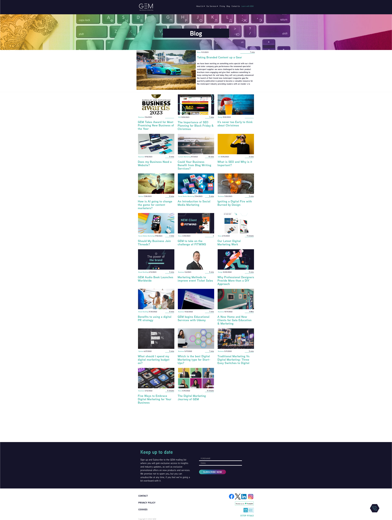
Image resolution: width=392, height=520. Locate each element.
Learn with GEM (247, 6)
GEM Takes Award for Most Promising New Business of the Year (156, 125)
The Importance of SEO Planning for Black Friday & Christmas (196, 125)
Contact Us (236, 6)
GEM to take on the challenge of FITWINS (192, 242)
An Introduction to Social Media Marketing (194, 203)
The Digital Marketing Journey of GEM (192, 397)
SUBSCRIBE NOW (212, 472)
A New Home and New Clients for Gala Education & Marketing (234, 320)
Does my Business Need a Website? (155, 163)
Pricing (222, 6)
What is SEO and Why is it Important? (234, 163)
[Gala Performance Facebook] (232, 496)
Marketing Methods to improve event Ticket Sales (195, 279)
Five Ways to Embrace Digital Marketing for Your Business (154, 399)
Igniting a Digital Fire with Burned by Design (234, 203)
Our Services (211, 6)
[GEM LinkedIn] (244, 496)
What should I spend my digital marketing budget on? (153, 359)
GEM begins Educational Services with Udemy (193, 318)
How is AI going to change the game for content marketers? (155, 204)
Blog (228, 6)
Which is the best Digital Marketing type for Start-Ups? (194, 359)
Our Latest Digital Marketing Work (229, 242)
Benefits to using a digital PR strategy (154, 318)
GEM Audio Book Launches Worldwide (155, 279)
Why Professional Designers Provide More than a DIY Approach (235, 280)
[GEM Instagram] (251, 496)
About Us (200, 6)
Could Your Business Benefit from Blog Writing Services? (194, 165)
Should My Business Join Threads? (154, 242)
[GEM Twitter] (238, 496)
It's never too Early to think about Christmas (235, 123)
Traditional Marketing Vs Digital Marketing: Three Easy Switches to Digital (233, 359)
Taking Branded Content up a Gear (219, 57)
